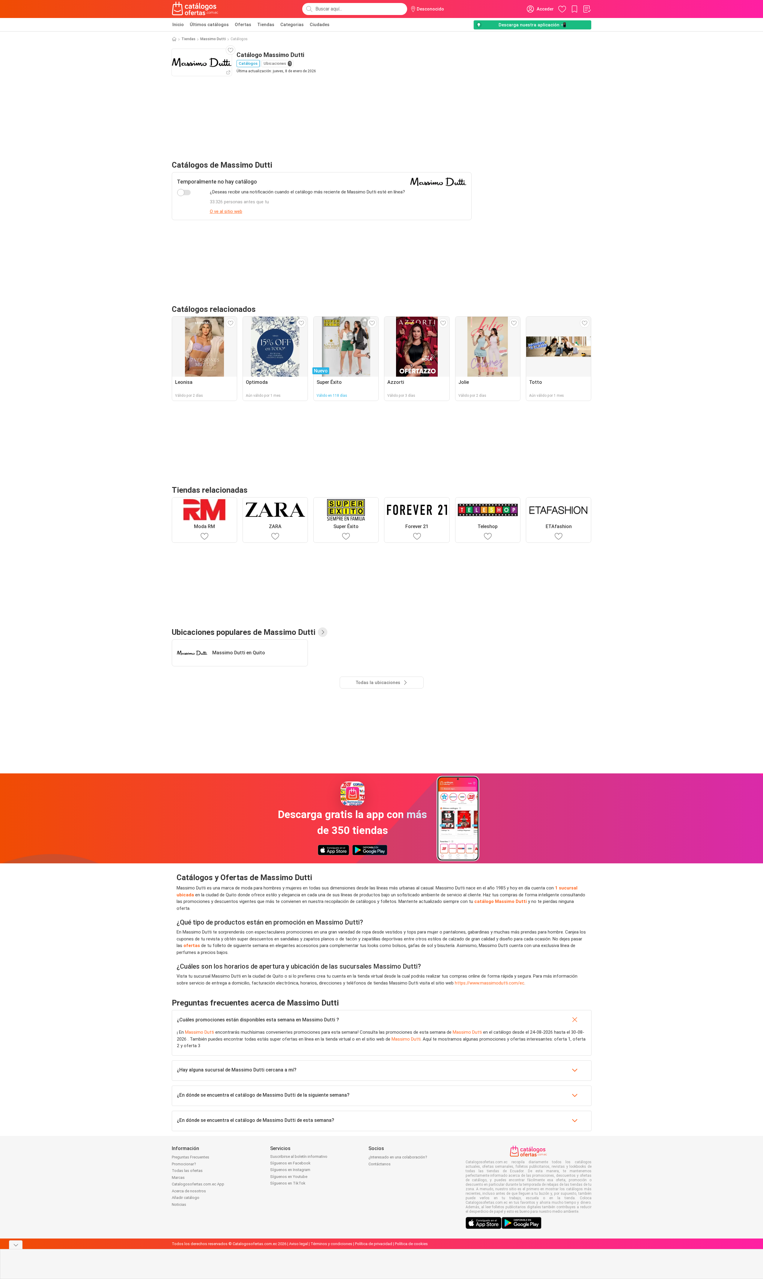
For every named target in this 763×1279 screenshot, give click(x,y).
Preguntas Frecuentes (190, 1157)
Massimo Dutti (213, 39)
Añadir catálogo (185, 1197)
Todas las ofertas (187, 1170)
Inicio (178, 24)
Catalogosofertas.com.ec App (198, 1184)
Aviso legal (298, 1244)
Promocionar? (184, 1164)
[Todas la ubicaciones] (322, 632)
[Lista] (587, 9)
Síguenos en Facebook (290, 1163)
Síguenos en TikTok (287, 1183)
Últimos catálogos (209, 24)
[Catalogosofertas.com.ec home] (195, 8)
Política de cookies (411, 1244)
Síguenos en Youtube (288, 1176)
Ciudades (319, 24)
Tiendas (265, 24)
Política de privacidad (373, 1244)
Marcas (178, 1177)
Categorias (292, 24)
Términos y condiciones (331, 1244)
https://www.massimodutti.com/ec (489, 983)
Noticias (179, 1204)
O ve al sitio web (226, 211)
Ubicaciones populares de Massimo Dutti (243, 632)
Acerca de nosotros (189, 1191)
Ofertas (243, 24)
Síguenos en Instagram (290, 1169)
